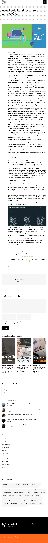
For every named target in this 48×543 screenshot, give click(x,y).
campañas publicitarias (28, 487)
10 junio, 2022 (4, 370)
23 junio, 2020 (20, 370)
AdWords (5, 484)
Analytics (18, 484)
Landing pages (6, 498)
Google (4, 495)
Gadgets (43, 492)
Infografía (4, 453)
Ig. (17, 536)
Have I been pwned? (17, 237)
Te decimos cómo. (9, 526)
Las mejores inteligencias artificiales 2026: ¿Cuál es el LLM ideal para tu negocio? (24, 424)
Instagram (19, 495)
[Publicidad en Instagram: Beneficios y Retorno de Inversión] (4, 415)
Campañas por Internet (7, 444)
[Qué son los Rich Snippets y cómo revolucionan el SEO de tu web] (4, 405)
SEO (2, 470)
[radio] (22, 256)
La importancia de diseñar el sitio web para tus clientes (8, 367)
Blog (4, 371)
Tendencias (5, 506)
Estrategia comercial (7, 492)
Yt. (16, 536)
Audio (33, 484)
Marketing (14, 498)
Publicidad (4, 461)
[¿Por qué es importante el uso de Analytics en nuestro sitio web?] (39, 351)
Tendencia (4, 473)
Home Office (11, 495)
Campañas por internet (15, 487)
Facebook (29, 492)
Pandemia (26, 500)
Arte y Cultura (4, 439)
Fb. (12, 536)
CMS (37, 487)
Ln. (14, 536)
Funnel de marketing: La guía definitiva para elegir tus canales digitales (22, 419)
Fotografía (36, 492)
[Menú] (44, 2)
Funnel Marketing (5, 537)
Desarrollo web (25, 489)
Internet (37, 495)
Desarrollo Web (8, 371)
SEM (2, 467)
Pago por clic (18, 500)
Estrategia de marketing (19, 492)
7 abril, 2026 (9, 416)
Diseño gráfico (34, 489)
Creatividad (16, 489)
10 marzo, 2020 (36, 371)
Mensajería (32, 498)
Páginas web (5, 503)
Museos (4, 500)
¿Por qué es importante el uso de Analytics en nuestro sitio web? (39, 368)
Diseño (3, 450)
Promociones (4, 458)
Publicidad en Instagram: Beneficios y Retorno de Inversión (19, 414)
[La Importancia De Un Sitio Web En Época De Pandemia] (24, 351)
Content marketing (7, 489)
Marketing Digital (5, 372)
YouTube (24, 506)
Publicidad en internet (35, 500)
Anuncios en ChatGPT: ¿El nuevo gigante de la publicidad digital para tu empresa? (24, 409)
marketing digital (23, 498)
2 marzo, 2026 (10, 426)
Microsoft (39, 498)
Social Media (32, 503)
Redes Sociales (5, 464)
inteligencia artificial (29, 495)
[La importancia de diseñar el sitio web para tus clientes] (8, 351)
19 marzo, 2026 (10, 421)
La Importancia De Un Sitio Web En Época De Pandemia (24, 367)
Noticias (10, 500)
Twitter (12, 506)
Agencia (11, 484)
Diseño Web (42, 489)
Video (18, 506)
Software (40, 503)
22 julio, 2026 (9, 405)
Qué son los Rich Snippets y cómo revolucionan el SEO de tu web (20, 403)
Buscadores (5, 487)
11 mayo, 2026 (10, 411)
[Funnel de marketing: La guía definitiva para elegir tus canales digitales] (4, 421)
